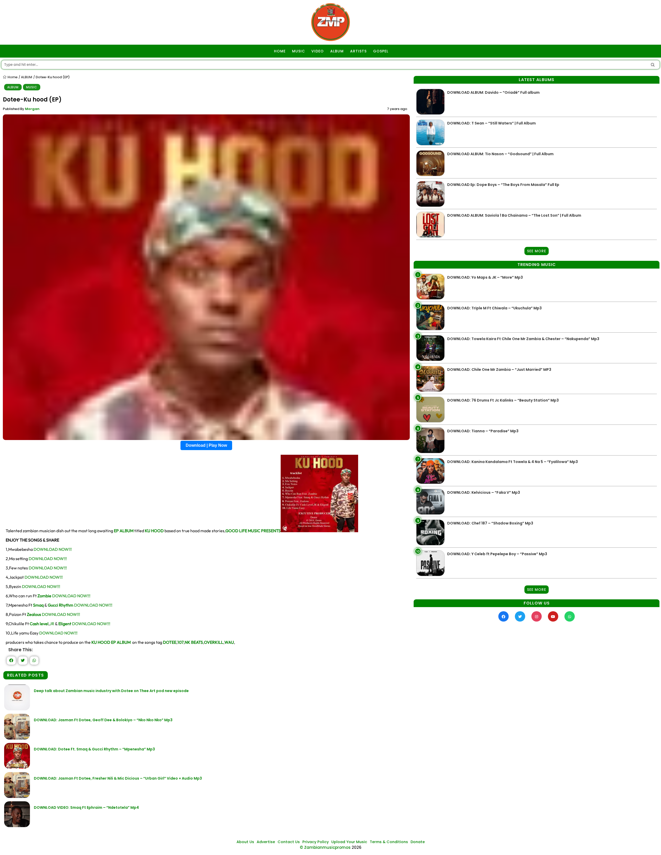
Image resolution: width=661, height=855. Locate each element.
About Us (245, 841)
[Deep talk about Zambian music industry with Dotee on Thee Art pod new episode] (17, 709)
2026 (356, 847)
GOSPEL (380, 51)
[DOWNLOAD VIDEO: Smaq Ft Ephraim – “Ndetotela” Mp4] (17, 825)
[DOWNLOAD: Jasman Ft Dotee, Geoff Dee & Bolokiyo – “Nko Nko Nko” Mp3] (17, 738)
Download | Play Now (206, 445)
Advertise (266, 841)
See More (536, 251)
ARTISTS (358, 51)
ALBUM (337, 51)
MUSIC (298, 51)
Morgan (32, 108)
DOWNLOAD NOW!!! (53, 549)
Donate (418, 841)
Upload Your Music (349, 841)
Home (12, 77)
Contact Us (289, 841)
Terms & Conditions (389, 841)
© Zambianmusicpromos (325, 847)
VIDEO (317, 51)
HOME (280, 51)
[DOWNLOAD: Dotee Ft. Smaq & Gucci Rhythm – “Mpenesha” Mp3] (17, 767)
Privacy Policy (315, 841)
